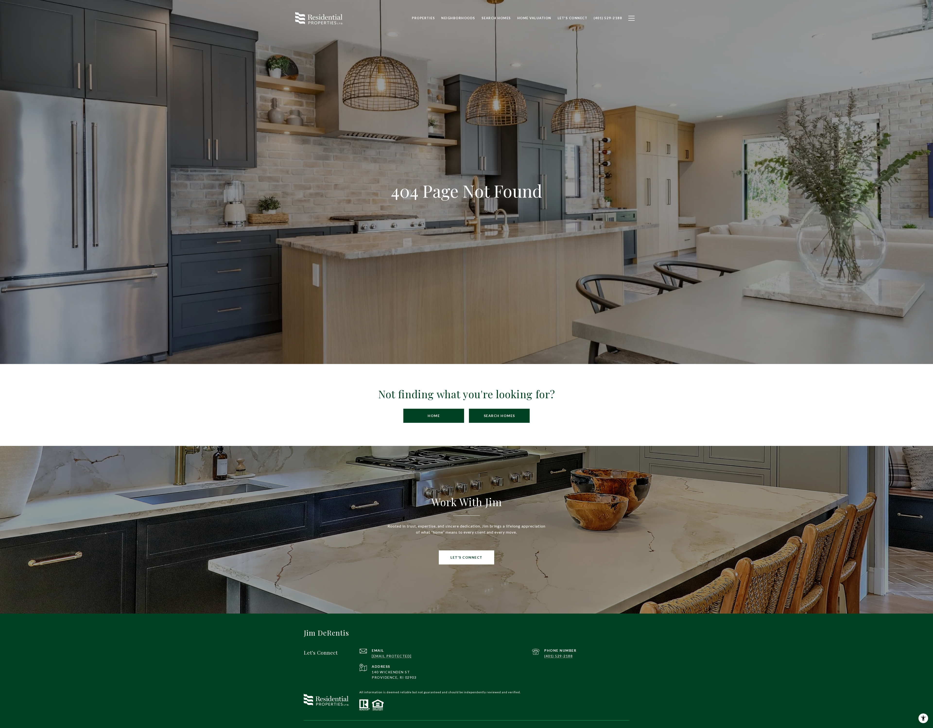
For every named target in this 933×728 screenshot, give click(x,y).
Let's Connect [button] (466, 557)
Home (434, 416)
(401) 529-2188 (558, 656)
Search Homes (499, 416)
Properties (423, 18)
